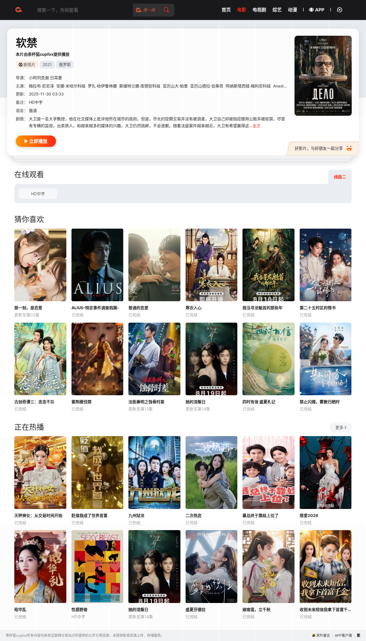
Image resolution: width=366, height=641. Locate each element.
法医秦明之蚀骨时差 (146, 401)
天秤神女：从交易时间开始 (38, 515)
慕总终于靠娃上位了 (260, 515)
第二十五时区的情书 (318, 307)
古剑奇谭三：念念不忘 (34, 401)
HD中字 (38, 193)
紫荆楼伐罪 (81, 401)
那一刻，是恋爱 (28, 307)
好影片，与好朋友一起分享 (319, 148)
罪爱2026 (309, 515)
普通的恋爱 (138, 307)
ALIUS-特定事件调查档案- (95, 307)
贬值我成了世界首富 (89, 515)
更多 (339, 427)
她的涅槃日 (196, 401)
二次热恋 (194, 515)
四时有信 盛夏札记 (258, 401)
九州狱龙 (136, 515)
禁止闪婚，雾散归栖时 (320, 401)
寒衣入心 (194, 307)
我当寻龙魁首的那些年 (262, 307)
